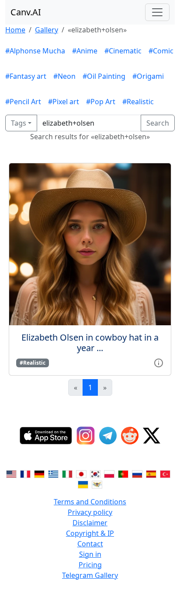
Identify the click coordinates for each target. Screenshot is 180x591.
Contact (90, 544)
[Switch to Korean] (95, 473)
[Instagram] (85, 435)
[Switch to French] (25, 473)
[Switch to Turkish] (165, 473)
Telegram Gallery (90, 575)
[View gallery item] (158, 362)
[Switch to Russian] (137, 473)
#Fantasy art (25, 76)
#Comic (161, 51)
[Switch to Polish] (109, 473)
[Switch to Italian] (67, 473)
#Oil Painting (104, 76)
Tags (18, 123)
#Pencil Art (23, 101)
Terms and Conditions (90, 502)
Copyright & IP (90, 533)
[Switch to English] (11, 473)
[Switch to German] (39, 473)
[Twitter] (151, 435)
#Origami (148, 76)
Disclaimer (90, 523)
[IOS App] (46, 435)
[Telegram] (108, 435)
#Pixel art (63, 101)
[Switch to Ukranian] (83, 484)
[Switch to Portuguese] (123, 473)
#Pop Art (100, 101)
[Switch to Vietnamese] (97, 484)
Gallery (46, 30)
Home (15, 30)
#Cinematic (123, 51)
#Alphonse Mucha (35, 51)
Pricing (90, 565)
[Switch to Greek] (53, 473)
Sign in (90, 554)
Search (157, 123)
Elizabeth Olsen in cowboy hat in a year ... (90, 342)
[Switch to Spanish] (151, 473)
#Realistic (138, 101)
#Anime (84, 51)
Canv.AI (25, 12)
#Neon (64, 76)
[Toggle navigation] (157, 12)
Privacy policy (90, 512)
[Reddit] (129, 435)
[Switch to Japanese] (81, 473)
